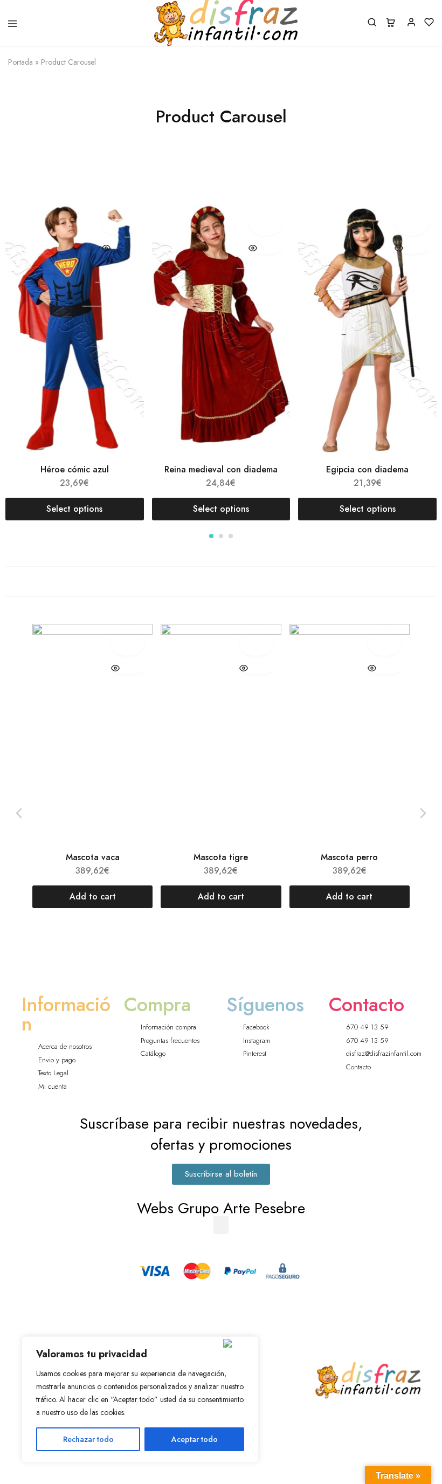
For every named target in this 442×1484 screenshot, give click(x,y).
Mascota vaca (93, 857)
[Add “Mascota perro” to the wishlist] (385, 644)
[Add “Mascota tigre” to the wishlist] (256, 644)
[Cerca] (238, 1343)
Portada (20, 62)
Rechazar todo (88, 1439)
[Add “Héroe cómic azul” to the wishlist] (119, 224)
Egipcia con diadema (367, 469)
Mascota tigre (221, 857)
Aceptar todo (194, 1439)
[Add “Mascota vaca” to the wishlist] (128, 644)
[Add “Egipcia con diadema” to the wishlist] (412, 224)
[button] (211, 536)
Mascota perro (349, 857)
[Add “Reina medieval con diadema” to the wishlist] (265, 224)
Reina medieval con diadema (221, 469)
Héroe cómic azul (74, 469)
